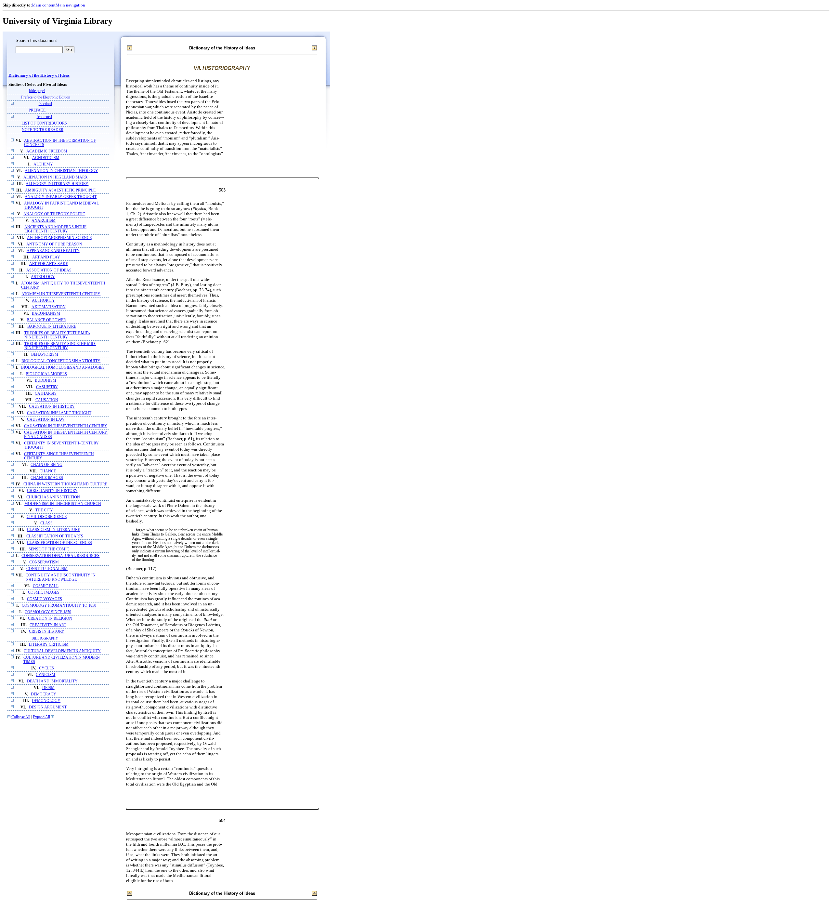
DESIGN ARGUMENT (48, 707)
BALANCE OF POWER (46, 320)
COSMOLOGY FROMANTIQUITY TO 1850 (59, 605)
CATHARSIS (46, 393)
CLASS (46, 523)
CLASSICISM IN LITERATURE (53, 530)
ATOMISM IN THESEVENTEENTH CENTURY (60, 294)
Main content (44, 5)
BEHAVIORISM (44, 354)
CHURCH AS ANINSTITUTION (53, 497)
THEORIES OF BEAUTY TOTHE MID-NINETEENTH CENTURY (57, 335)
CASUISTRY (47, 387)
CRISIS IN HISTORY (46, 631)
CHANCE (48, 471)
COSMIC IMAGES (43, 592)
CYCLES (46, 668)
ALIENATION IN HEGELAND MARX (55, 177)
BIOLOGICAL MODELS (46, 374)
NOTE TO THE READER (42, 130)
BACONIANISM (46, 313)
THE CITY (44, 510)
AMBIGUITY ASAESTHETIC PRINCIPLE (60, 190)
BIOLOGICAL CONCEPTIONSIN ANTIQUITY (60, 361)
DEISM (48, 688)
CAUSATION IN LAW (45, 419)
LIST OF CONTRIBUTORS (44, 123)
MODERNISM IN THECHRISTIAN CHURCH (62, 504)
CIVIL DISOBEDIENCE (47, 517)
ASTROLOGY (43, 277)
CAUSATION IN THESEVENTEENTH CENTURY (65, 426)
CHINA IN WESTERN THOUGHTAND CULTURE (65, 484)
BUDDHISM (45, 380)
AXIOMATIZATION (49, 307)
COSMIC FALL (45, 586)
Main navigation (70, 5)
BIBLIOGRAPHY (45, 638)
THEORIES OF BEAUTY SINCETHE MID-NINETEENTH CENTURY (60, 346)
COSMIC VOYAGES (44, 599)
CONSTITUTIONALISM (47, 569)
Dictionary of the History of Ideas (39, 75)
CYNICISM (45, 675)
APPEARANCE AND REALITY (53, 251)
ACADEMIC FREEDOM (46, 151)
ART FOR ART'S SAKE (48, 264)
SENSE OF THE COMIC (49, 549)
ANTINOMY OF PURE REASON (54, 244)
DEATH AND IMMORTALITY (52, 681)
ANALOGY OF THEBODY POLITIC (54, 214)
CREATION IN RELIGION (50, 618)
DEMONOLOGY (46, 701)
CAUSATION (46, 400)
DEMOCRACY (43, 694)
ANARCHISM (44, 220)
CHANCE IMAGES (47, 478)
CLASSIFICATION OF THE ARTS (54, 536)
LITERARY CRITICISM (49, 644)
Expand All (41, 717)
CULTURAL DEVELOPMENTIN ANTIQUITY (62, 651)
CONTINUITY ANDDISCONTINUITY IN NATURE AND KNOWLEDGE (61, 577)
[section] (45, 104)
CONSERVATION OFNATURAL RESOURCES (60, 556)
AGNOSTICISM (45, 158)
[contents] (44, 117)
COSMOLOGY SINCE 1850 (48, 612)
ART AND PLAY (46, 257)
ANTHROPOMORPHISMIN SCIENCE (59, 238)
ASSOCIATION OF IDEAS (49, 270)
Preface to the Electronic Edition (45, 97)
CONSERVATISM (44, 562)
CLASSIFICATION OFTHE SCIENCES (59, 543)
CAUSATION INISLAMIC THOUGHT (59, 413)
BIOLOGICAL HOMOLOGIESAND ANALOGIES (63, 367)
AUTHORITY (43, 300)
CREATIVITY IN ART (48, 625)
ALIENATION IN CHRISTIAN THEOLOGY (61, 171)
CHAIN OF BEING (46, 465)
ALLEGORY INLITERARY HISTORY (57, 184)
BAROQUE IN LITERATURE (51, 326)
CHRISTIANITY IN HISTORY (52, 491)
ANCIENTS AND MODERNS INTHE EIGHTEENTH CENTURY (55, 229)
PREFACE (37, 110)
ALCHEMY (43, 164)
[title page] (37, 91)
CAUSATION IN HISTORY (52, 406)
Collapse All (20, 717)
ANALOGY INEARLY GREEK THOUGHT (61, 197)
